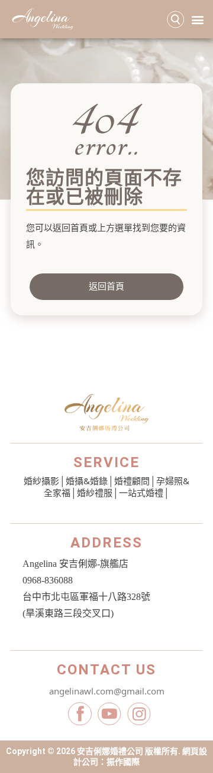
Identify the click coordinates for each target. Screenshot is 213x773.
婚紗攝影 (41, 481)
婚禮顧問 (132, 481)
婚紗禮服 (94, 492)
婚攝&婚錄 (87, 481)
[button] (197, 19)
